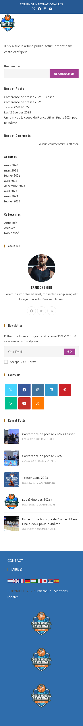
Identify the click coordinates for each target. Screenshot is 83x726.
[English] (16, 581)
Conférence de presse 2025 (23, 102)
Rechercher (12, 66)
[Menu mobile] (77, 23)
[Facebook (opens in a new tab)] (39, 9)
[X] (51, 310)
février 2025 (12, 175)
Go (69, 351)
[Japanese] (45, 581)
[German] (28, 581)
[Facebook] (31, 310)
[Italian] (39, 581)
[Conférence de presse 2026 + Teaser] (11, 436)
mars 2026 (11, 165)
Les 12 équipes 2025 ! (18, 112)
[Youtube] (24, 403)
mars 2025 (11, 170)
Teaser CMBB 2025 (16, 107)
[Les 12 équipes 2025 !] (11, 501)
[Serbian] (51, 581)
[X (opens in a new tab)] (34, 9)
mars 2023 (11, 196)
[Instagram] (41, 310)
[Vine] (11, 403)
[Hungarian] (33, 581)
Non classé (11, 233)
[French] (22, 581)
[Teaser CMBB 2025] (11, 479)
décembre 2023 (14, 186)
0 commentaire (46, 439)
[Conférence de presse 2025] (11, 458)
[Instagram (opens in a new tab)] (45, 9)
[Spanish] (56, 581)
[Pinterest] (65, 390)
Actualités (10, 222)
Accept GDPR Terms (23, 362)
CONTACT (15, 560)
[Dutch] (10, 581)
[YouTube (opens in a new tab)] (50, 9)
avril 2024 (10, 181)
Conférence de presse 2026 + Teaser (29, 97)
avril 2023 (10, 191)
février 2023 (12, 201)
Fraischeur (43, 591)
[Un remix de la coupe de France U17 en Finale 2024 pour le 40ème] (11, 523)
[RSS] (38, 403)
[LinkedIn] (51, 390)
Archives (9, 228)
